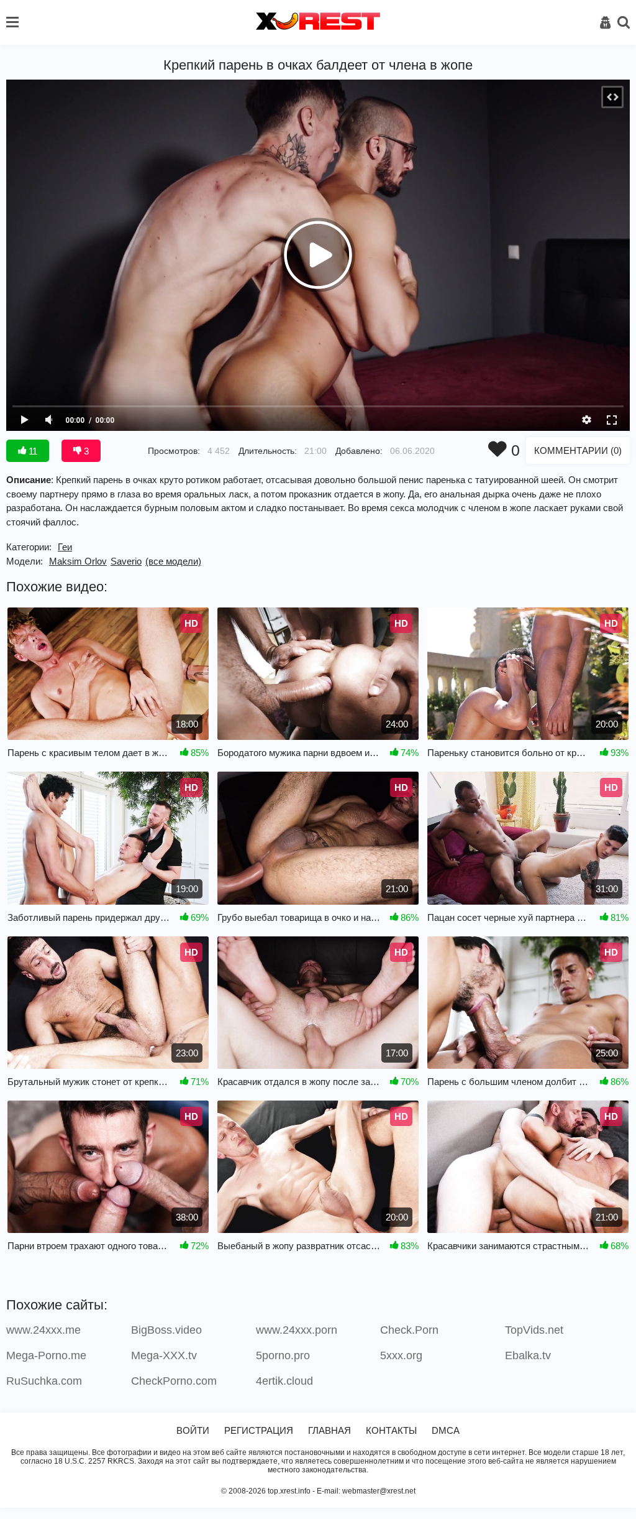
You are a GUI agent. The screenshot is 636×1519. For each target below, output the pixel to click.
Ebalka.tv (528, 1355)
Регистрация (258, 1430)
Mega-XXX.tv (164, 1355)
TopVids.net (534, 1330)
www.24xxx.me (43, 1330)
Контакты (391, 1430)
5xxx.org (401, 1355)
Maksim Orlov (78, 561)
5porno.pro (283, 1355)
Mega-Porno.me (46, 1355)
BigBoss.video (166, 1330)
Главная (329, 1430)
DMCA (446, 1430)
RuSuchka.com (44, 1381)
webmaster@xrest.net (379, 1491)
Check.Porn (409, 1330)
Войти (192, 1430)
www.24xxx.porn (296, 1330)
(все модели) (173, 561)
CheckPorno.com (174, 1381)
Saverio (126, 561)
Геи (65, 547)
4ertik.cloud (284, 1381)
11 (31, 451)
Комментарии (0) (578, 450)
